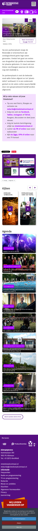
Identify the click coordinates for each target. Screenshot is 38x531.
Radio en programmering (11, 475)
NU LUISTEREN (26, 11)
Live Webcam (21, 11)
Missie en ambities (8, 484)
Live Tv (31, 11)
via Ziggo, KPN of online (20, 135)
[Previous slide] (2, 444)
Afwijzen (19, 523)
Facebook (25, 112)
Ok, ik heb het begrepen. (19, 519)
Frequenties (5, 472)
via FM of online (19, 129)
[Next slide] (36, 444)
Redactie (4, 481)
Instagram (18, 115)
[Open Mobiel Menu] (33, 4)
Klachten (4, 487)
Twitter (10, 115)
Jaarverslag (5, 495)
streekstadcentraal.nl (23, 126)
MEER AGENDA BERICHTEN (12, 417)
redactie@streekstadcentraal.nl (20, 109)
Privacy (4, 492)
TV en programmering (9, 478)
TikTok (27, 115)
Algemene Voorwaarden (10, 489)
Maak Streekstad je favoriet (28, 41)
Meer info (19, 527)
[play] (17, 11)
